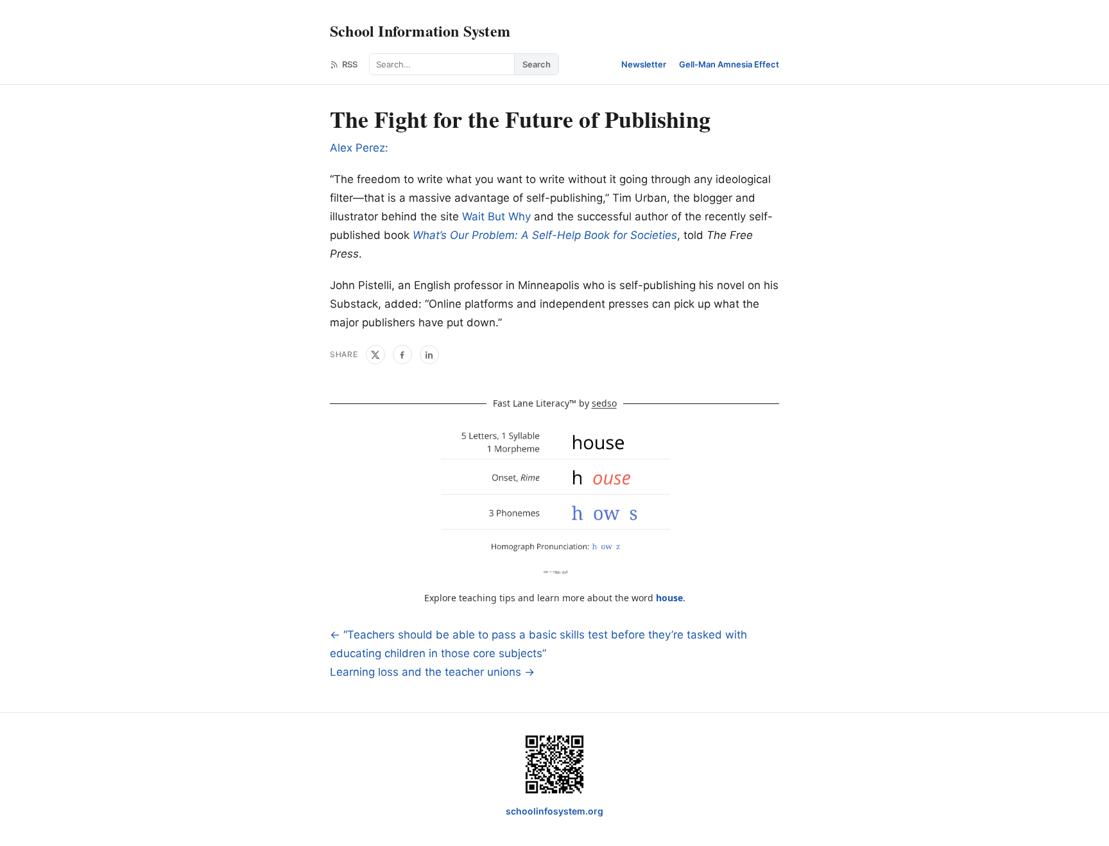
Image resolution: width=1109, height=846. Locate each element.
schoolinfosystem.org (554, 811)
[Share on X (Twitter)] (375, 354)
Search (536, 64)
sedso (604, 403)
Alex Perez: (359, 147)
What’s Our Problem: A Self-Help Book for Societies (545, 235)
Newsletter (643, 64)
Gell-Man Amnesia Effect (729, 64)
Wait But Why (496, 216)
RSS (349, 64)
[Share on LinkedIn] (429, 354)
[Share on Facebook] (402, 354)
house (669, 598)
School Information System (420, 30)
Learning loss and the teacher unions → (432, 671)
